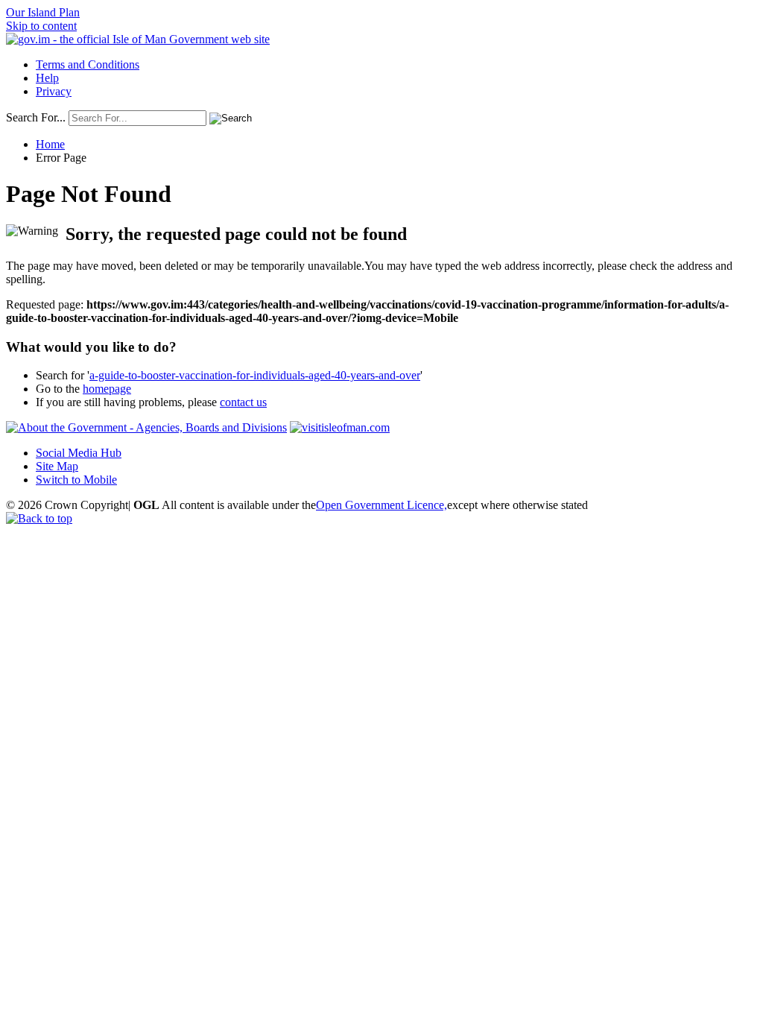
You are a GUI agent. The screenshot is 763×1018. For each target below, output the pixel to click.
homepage (107, 388)
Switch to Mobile (76, 479)
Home (50, 144)
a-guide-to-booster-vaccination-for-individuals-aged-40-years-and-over (254, 375)
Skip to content (41, 25)
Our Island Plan (43, 12)
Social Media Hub (78, 452)
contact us (243, 402)
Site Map (57, 466)
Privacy (54, 91)
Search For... (36, 117)
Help (47, 78)
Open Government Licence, (381, 505)
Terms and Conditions (87, 64)
